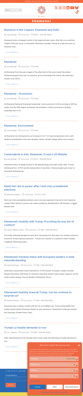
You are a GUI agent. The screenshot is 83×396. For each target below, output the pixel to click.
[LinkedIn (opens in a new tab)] (68, 8)
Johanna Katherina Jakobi (15, 230)
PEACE (36, 35)
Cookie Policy (45, 392)
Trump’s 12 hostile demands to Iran (25, 327)
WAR (42, 230)
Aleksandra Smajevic (13, 194)
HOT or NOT (41, 194)
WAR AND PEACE (46, 35)
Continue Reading (13, 53)
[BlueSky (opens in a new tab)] (77, 8)
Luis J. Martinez (11, 332)
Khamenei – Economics (18, 93)
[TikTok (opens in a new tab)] (77, 12)
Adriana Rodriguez (12, 265)
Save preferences (71, 387)
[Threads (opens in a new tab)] (60, 8)
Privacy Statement (55, 392)
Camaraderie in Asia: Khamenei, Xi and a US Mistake (35, 154)
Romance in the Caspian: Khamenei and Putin (31, 29)
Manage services (35, 381)
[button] (79, 345)
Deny (55, 387)
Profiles (36, 66)
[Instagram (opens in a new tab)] (64, 8)
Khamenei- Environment (19, 125)
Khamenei (10, 61)
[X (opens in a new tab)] (56, 8)
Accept (37, 387)
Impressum (65, 392)
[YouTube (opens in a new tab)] (72, 8)
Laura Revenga (11, 35)
